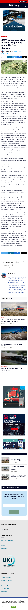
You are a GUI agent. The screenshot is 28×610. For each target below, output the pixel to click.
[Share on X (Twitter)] (14, 57)
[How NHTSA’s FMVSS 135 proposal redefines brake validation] (5, 468)
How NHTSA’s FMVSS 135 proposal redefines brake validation (17, 468)
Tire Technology (5, 588)
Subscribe (22, 1)
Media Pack (4, 548)
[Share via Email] (24, 57)
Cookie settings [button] (5, 606)
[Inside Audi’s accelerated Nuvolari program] (14, 333)
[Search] (25, 5)
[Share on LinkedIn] (9, 57)
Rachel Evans (9, 51)
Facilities (4, 36)
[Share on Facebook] (19, 57)
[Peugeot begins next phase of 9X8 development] (14, 358)
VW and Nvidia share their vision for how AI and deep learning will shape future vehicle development (7, 264)
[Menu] (2, 5)
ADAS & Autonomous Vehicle (8, 583)
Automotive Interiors (6, 577)
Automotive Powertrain (6, 580)
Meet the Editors (5, 543)
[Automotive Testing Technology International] (14, 5)
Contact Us (3, 545)
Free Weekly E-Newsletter (7, 540)
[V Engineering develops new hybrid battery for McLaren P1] (5, 477)
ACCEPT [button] (13, 606)
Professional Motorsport (6, 585)
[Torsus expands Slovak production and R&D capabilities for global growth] (14, 309)
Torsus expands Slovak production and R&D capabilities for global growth (18, 459)
